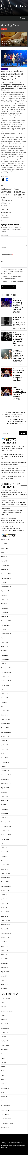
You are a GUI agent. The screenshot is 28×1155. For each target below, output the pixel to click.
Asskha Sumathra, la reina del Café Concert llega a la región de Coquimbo (19, 392)
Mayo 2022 (4, 749)
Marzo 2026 (4, 561)
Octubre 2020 (5, 830)
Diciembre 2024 (6, 621)
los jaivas (8, 220)
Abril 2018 (4, 954)
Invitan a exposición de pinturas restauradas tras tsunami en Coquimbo (12, 529)
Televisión (4, 1096)
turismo (3, 1101)
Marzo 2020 (4, 860)
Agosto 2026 (5, 539)
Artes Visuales (5, 998)
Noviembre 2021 (6, 775)
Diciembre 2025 (6, 574)
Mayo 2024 (4, 646)
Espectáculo (4, 1024)
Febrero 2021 (5, 813)
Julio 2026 (4, 544)
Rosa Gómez (5, 508)
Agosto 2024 (5, 638)
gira (5, 220)
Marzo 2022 (4, 758)
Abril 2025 (4, 604)
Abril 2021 (4, 805)
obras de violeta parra (17, 220)
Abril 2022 (4, 753)
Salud (2, 1084)
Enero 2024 (4, 663)
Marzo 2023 (4, 706)
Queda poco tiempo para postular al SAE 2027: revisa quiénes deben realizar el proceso (13, 456)
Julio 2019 (4, 894)
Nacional (3, 1062)
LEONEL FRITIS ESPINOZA (7, 82)
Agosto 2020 (5, 839)
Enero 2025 (4, 616)
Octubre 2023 (5, 676)
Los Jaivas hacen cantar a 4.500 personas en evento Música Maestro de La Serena (6, 211)
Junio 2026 (4, 548)
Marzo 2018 (4, 959)
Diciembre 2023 (6, 668)
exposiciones (5, 1028)
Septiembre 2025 (6, 586)
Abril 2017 (4, 989)
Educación (4, 1019)
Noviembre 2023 (6, 672)
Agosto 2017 (5, 971)
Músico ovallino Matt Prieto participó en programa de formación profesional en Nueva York (18, 304)
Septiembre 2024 (6, 633)
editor (14, 328)
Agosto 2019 (5, 890)
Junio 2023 (4, 693)
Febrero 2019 (5, 912)
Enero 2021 (4, 817)
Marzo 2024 (4, 655)
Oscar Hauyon (16, 311)
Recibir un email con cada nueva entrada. (14, 281)
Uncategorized (5, 1105)
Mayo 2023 (4, 698)
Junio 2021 (4, 796)
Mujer (2, 1054)
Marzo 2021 (4, 809)
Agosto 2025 (5, 591)
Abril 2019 (4, 907)
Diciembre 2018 (5, 920)
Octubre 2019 (5, 882)
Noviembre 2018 (6, 924)
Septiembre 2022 (6, 732)
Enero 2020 (4, 869)
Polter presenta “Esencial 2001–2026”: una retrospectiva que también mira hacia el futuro (18, 338)
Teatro (3, 1092)
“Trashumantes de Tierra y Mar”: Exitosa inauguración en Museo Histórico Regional (13, 503)
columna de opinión (7, 1011)
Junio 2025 (4, 599)
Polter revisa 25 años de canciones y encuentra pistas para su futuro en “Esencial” (19, 321)
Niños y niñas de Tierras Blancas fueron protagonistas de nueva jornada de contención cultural (11, 40)
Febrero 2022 (5, 762)
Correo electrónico (7, 254)
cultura (3, 1015)
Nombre (4, 247)
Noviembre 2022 (6, 723)
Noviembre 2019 (6, 877)
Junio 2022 (4, 745)
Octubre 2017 (5, 963)
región (3, 1075)
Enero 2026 (4, 569)
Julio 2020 (4, 843)
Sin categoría (5, 1088)
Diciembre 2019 (5, 873)
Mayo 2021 (4, 800)
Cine (2, 1002)
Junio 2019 (4, 899)
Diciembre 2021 (5, 770)
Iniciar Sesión (5, 1114)
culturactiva (13, 6)
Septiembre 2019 (6, 886)
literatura (3, 1036)
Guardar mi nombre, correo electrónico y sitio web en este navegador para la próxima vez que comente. (13, 271)
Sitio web (3, 262)
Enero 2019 (4, 916)
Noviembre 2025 (6, 578)
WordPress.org (5, 1127)
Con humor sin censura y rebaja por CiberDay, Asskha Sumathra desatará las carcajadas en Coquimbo (19, 375)
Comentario (5, 235)
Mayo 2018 (4, 950)
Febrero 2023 (5, 710)
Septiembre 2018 (6, 933)
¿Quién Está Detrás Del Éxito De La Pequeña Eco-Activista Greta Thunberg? (13, 521)
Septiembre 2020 (6, 835)
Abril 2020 (4, 856)
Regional (3, 1079)
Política (3, 1071)
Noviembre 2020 (6, 826)
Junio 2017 (4, 980)
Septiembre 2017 (6, 967)
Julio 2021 (4, 792)
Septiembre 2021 (6, 783)
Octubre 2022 (5, 728)
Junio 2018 (4, 946)
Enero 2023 (4, 715)
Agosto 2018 (5, 937)
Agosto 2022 (5, 736)
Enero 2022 (4, 766)
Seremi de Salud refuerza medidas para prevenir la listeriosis (12, 477)
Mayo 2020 (4, 852)
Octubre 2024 (5, 629)
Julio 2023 (4, 689)
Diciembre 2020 (6, 822)
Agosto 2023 (5, 685)
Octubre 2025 (5, 582)
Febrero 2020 (5, 865)
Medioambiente (5, 1041)
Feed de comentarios (7, 1123)
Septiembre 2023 (6, 681)
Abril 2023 (4, 702)
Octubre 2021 (5, 779)
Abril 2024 (4, 651)
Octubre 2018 (5, 929)
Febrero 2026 (5, 565)
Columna (3, 1007)
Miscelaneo (4, 1049)
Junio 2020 (4, 847)
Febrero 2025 (5, 612)
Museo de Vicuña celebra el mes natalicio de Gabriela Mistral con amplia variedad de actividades (14, 494)
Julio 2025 (4, 595)
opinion (3, 1066)
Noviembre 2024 (6, 625)
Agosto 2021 (5, 788)
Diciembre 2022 (6, 719)
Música (3, 1058)
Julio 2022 (4, 740)
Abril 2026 (4, 556)
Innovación (4, 1032)
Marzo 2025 (4, 608)
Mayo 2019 (4, 903)
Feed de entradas (6, 1119)
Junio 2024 (4, 642)
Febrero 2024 (5, 659)
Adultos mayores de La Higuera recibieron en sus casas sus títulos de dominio (13, 463)
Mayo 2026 (4, 552)
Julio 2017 (4, 976)
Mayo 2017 (4, 984)
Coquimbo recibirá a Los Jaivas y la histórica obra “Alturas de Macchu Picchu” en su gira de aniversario (19, 191)
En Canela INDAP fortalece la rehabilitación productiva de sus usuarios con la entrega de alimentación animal (13, 470)
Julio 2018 (4, 942)
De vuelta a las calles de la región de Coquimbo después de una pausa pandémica (12, 512)
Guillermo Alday (16, 398)
